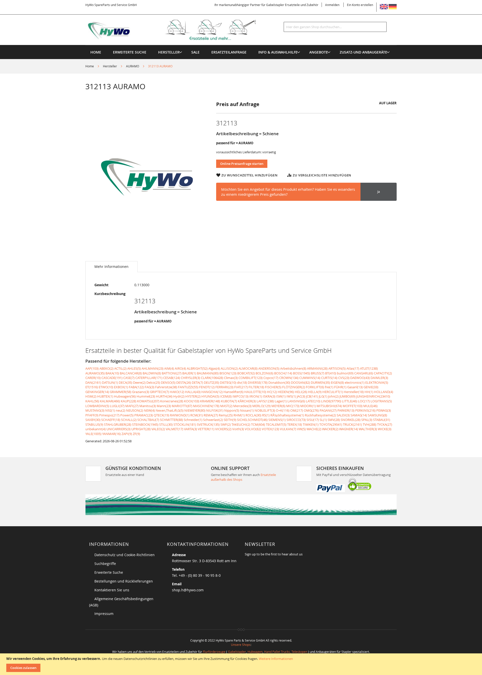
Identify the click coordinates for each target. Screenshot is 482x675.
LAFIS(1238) (265, 401)
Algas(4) (214, 368)
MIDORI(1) (308, 406)
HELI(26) (301, 392)
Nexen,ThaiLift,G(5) (170, 410)
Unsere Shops (241, 645)
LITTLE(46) (349, 401)
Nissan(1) (247, 410)
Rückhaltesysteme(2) (320, 415)
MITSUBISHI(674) (329, 406)
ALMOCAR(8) (248, 368)
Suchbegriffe (105, 563)
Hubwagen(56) (125, 396)
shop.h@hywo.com (188, 590)
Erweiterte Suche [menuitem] (129, 52)
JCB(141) (312, 396)
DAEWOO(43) (360, 377)
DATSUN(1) (110, 382)
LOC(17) (364, 401)
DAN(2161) (93, 382)
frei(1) (329, 387)
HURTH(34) (164, 396)
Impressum (103, 613)
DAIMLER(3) (379, 377)
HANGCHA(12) (212, 392)
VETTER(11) (206, 429)
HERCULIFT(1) (332, 392)
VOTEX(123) (270, 429)
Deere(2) (139, 382)
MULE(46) (370, 406)
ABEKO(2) (106, 368)
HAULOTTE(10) (255, 392)
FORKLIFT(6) (315, 387)
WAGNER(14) (348, 429)
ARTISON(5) (337, 368)
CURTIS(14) (329, 377)
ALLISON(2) (229, 368)
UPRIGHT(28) (141, 429)
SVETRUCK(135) (208, 424)
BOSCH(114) (283, 373)
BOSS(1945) (301, 373)
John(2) (333, 396)
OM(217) (296, 410)
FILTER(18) (256, 387)
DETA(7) (197, 382)
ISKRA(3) (269, 396)
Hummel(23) (146, 396)
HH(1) (369, 392)
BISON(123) (227, 373)
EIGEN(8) (337, 382)
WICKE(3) (384, 429)
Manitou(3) (147, 406)
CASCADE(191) (112, 377)
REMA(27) (211, 415)
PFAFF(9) (91, 415)
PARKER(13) (345, 410)
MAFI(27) (132, 406)
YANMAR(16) (111, 433)
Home (89, 66)
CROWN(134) (288, 377)
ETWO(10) (106, 387)
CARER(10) (93, 377)
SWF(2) (225, 424)
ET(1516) (91, 387)
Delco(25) (153, 382)
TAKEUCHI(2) (240, 424)
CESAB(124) (171, 377)
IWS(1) (291, 396)
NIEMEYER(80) (194, 410)
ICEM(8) (226, 396)
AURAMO (132, 66)
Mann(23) (164, 406)
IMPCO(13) (240, 396)
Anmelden (332, 5)
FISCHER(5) (273, 387)
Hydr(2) (179, 396)
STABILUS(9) (94, 424)
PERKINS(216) (365, 410)
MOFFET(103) (353, 406)
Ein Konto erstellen (360, 5)
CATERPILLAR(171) (148, 377)
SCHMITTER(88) (171, 419)
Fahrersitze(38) (166, 387)
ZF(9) (136, 433)
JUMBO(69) (347, 396)
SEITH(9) (230, 419)
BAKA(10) (112, 373)
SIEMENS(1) (277, 419)
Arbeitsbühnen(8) (293, 368)
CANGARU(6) (363, 373)
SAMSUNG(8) (377, 415)
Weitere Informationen (276, 658)
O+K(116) (282, 410)
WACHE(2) (314, 429)
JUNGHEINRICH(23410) (373, 396)
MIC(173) (292, 406)
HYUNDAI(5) (210, 396)
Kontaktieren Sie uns (111, 590)
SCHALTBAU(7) (148, 419)
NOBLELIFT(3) (265, 410)
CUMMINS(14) (309, 377)
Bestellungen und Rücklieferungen (123, 581)
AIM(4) (169, 368)
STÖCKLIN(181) (184, 424)
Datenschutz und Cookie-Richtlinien (124, 554)
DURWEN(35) (320, 382)
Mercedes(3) (242, 406)
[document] (241, 664)
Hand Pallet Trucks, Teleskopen (285, 652)
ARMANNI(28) (317, 368)
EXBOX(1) (121, 387)
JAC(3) (301, 396)
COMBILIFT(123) (250, 377)
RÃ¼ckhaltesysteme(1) (287, 415)
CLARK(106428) (212, 377)
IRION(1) (255, 396)
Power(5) (127, 415)
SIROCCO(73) (296, 419)
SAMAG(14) (358, 415)
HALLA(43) (193, 392)
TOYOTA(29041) (330, 424)
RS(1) (266, 415)
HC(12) (272, 392)
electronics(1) (355, 382)
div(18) (242, 382)
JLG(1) (323, 396)
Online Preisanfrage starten (241, 163)
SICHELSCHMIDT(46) (252, 419)
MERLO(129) (261, 406)
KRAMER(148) (210, 401)
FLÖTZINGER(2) (293, 387)
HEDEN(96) (286, 392)
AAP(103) (92, 368)
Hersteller (110, 66)
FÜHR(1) (340, 387)
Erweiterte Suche (108, 572)
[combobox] (335, 27)
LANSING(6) (296, 401)
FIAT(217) (241, 387)
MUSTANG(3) (94, 410)
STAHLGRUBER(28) (117, 424)
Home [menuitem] (95, 52)
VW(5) (301, 429)
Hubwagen (255, 652)
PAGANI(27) (328, 410)
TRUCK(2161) (352, 424)
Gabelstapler (237, 652)
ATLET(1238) (369, 368)
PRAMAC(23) (143, 415)
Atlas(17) (352, 368)
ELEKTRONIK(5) (376, 382)
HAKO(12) (177, 392)
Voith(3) (238, 429)
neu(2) (120, 410)
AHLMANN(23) (152, 368)
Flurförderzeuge (214, 652)
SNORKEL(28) (350, 419)
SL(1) (323, 419)
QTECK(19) (161, 415)
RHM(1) (239, 415)
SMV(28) (334, 419)
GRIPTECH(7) (159, 392)
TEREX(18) (294, 424)
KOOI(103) (191, 401)
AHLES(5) (134, 368)
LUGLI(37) (117, 406)
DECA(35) (125, 382)
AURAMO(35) (95, 373)
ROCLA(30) (253, 415)
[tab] (111, 266)
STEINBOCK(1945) (145, 424)
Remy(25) (226, 415)
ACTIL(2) (120, 368)
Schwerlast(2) (213, 419)
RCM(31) (196, 415)
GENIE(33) (371, 387)
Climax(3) (231, 377)
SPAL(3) (366, 419)
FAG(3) (149, 387)
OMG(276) (311, 410)
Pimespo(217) (109, 415)
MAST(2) (226, 406)
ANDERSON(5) (268, 368)
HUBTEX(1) (105, 396)
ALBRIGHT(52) (197, 368)
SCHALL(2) (129, 419)
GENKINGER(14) (97, 392)
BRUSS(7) (317, 373)
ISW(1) (281, 396)
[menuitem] (169, 52)
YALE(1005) (93, 433)
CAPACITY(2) (383, 373)
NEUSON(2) (134, 410)
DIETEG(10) (228, 382)
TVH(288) (369, 424)
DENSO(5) (168, 382)
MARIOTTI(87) (182, 406)
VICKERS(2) (223, 429)
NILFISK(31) (214, 410)
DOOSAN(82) (300, 382)
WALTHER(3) (368, 429)
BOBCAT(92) (246, 373)
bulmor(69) (345, 373)
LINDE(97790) (331, 401)
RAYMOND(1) (180, 415)
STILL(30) (166, 424)
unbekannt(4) (95, 429)
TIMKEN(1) (311, 424)
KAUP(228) (128, 401)
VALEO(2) (158, 429)
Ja (378, 191)
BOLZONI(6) (264, 373)
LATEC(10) (313, 401)
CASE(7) (129, 377)
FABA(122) (136, 387)
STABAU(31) (381, 419)
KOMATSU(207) (148, 401)
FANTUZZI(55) (188, 387)
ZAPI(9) (127, 433)
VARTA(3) (190, 429)
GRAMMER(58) (120, 392)
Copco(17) (270, 377)
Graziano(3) (140, 392)
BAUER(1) (189, 373)
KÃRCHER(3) (247, 401)
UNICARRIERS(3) (118, 429)
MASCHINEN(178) (206, 406)
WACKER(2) (330, 429)
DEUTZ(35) (211, 382)
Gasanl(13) (355, 387)
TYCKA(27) (384, 424)
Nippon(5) (231, 410)
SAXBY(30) (92, 419)
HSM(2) (90, 396)
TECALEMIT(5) (276, 424)
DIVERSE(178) (258, 382)
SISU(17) (313, 419)
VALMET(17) (174, 429)
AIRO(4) (180, 368)
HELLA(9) (315, 392)
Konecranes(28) (171, 401)
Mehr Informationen (111, 266)
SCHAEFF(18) (110, 419)
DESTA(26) (183, 382)
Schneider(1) (193, 419)
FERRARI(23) (224, 387)
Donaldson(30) (279, 382)
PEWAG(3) (383, 410)
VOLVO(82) (253, 429)
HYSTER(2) (193, 396)
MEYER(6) (278, 406)
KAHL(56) (92, 401)
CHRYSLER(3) (190, 377)
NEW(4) (149, 410)
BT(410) (330, 373)
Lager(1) (281, 401)
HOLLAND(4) (383, 392)
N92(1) (110, 410)
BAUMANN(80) (208, 373)
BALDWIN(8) (152, 373)
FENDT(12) (207, 387)
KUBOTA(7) (229, 401)
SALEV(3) (343, 415)
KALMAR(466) (110, 401)
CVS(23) (343, 377)
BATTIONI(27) (172, 373)
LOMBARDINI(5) (97, 406)
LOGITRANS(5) (381, 401)
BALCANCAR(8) (131, 373)
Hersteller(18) (354, 392)
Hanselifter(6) (233, 392)
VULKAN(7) (288, 429)
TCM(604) (258, 424)
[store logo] (178, 30)
